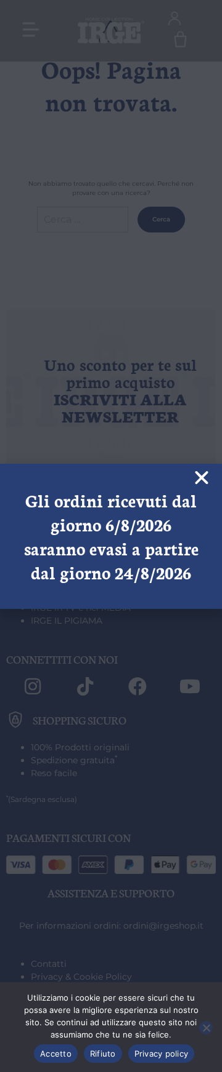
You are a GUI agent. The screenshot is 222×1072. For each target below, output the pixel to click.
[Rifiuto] (206, 1027)
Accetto (56, 1053)
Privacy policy (161, 1053)
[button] (201, 478)
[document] (111, 536)
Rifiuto (103, 1053)
